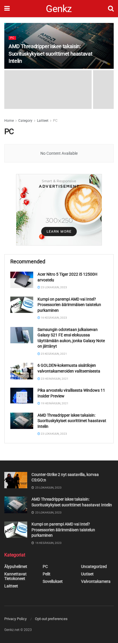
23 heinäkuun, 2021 (54, 378)
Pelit (46, 574)
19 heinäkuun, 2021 (54, 403)
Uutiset (87, 574)
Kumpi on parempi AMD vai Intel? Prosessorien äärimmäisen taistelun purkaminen (69, 305)
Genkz (59, 8)
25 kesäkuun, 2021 (53, 353)
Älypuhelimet (15, 566)
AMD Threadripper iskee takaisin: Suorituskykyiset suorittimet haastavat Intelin (50, 53)
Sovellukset (53, 581)
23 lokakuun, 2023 (53, 287)
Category (25, 121)
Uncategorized (94, 566)
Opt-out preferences (51, 619)
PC (12, 37)
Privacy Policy (15, 619)
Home (9, 121)
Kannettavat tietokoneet (15, 576)
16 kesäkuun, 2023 (53, 317)
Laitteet (42, 121)
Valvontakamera (96, 581)
